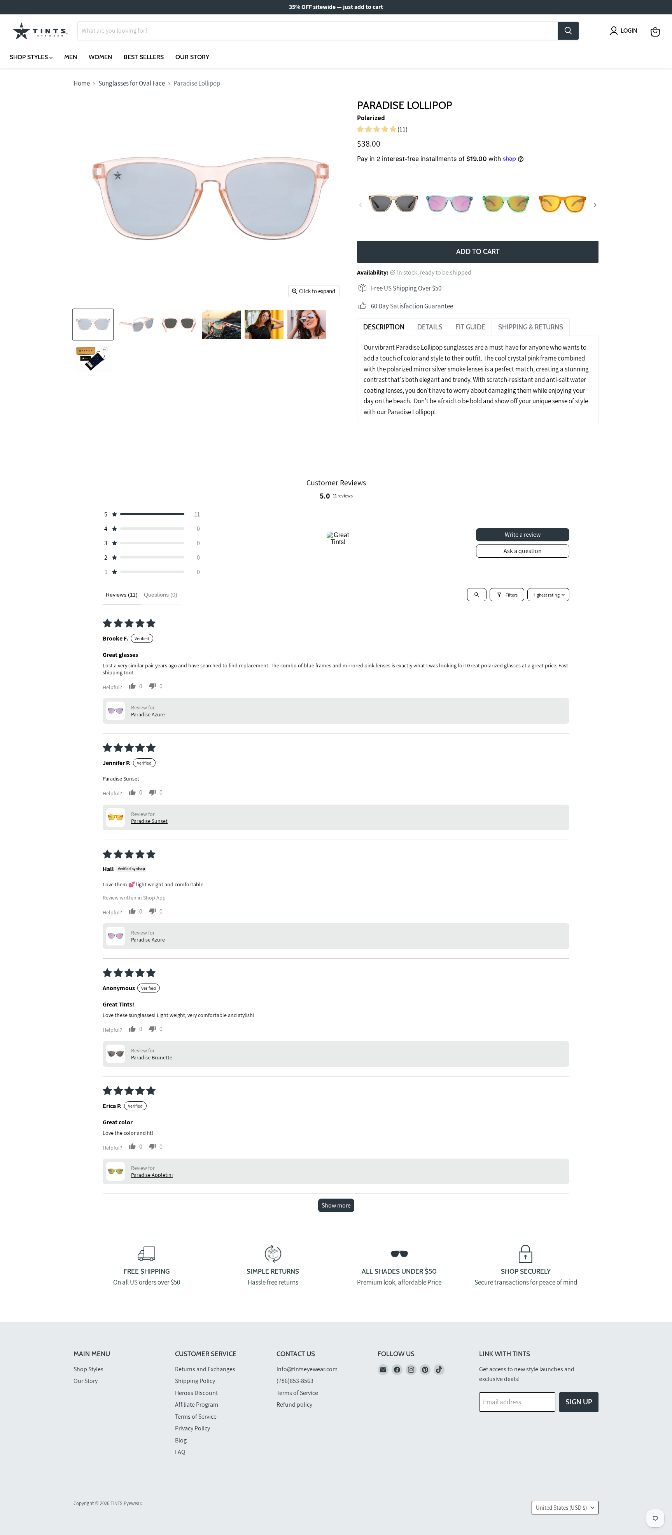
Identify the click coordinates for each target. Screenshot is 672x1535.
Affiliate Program (196, 1404)
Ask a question (523, 551)
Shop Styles (29, 57)
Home (82, 84)
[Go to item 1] (338, 543)
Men (70, 57)
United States (561, 1507)
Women (100, 57)
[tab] (384, 327)
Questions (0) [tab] (160, 595)
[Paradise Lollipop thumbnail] (93, 357)
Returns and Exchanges (205, 1369)
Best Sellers (144, 57)
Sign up (578, 1402)
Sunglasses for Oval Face (131, 84)
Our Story (192, 57)
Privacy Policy (192, 1428)
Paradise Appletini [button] (152, 1174)
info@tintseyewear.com (307, 1369)
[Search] (568, 31)
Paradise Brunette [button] (151, 1057)
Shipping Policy (195, 1381)
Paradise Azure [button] (148, 714)
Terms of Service (196, 1416)
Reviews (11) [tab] (122, 595)
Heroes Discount (196, 1393)
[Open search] (476, 594)
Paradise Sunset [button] (149, 820)
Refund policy (294, 1404)
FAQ (180, 1452)
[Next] (594, 205)
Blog (181, 1440)
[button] (377, 129)
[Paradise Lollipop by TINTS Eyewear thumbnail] (93, 324)
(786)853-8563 (294, 1381)
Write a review (523, 534)
